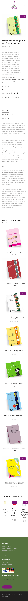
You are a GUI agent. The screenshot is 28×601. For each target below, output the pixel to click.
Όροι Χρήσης (5, 562)
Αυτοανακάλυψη (10, 83)
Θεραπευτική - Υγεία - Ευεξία (17, 79)
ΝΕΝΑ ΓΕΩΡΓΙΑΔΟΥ (20, 84)
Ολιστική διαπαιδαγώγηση (7, 86)
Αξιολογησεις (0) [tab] (7, 114)
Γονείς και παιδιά (17, 83)
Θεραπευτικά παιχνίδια (10, 84)
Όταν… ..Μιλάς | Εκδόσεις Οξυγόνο (14, 383)
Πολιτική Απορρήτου (7, 564)
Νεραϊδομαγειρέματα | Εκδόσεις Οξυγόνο (14, 252)
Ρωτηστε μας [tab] (6, 118)
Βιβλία (10, 79)
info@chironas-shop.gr (9, 550)
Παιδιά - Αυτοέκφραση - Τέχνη (8, 81)
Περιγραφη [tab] (5, 110)
